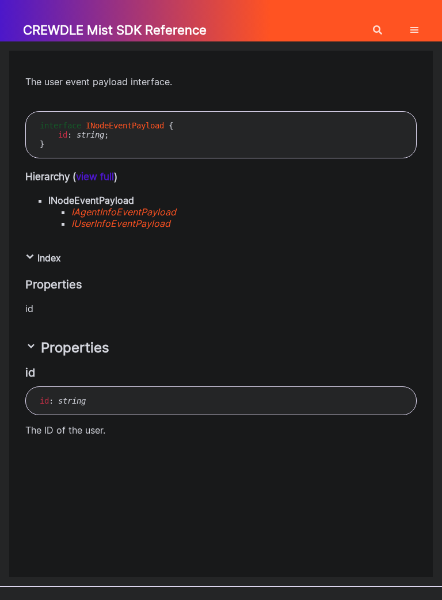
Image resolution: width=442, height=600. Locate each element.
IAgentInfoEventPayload (123, 212)
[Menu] (421, 25)
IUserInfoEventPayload (120, 223)
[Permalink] (45, 372)
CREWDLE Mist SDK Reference (115, 29)
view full (95, 177)
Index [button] (48, 258)
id (62, 134)
